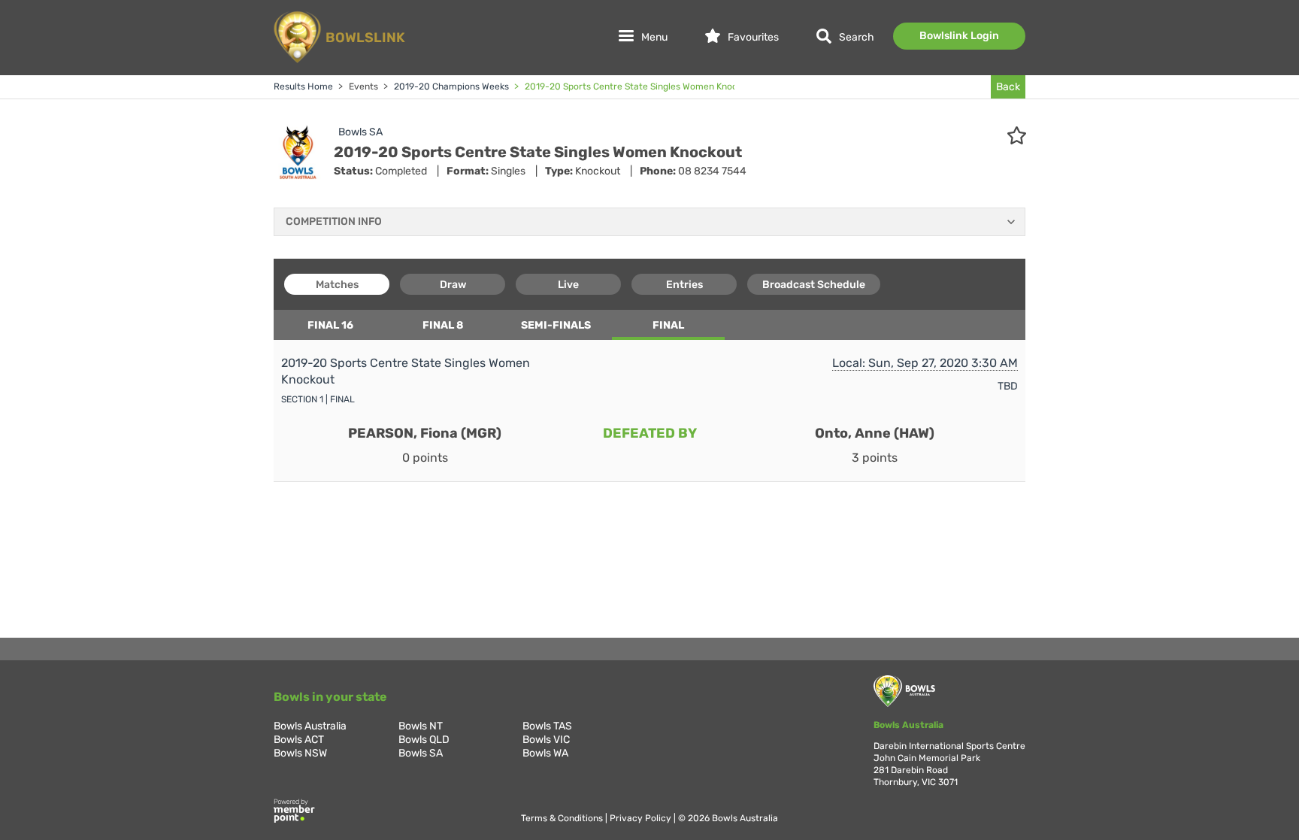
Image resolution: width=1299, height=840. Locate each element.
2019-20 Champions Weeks (450, 86)
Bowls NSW (300, 753)
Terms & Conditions (563, 818)
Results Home (303, 86)
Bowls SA (360, 132)
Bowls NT (420, 726)
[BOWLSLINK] (337, 62)
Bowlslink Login (959, 35)
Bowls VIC (546, 739)
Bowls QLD (424, 739)
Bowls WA (545, 753)
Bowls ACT (299, 739)
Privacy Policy (642, 818)
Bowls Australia (310, 726)
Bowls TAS (547, 726)
